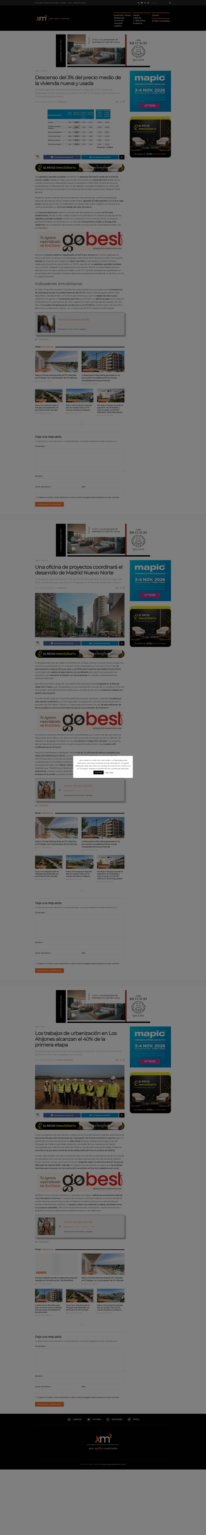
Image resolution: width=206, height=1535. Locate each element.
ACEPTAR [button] (98, 772)
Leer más (109, 772)
